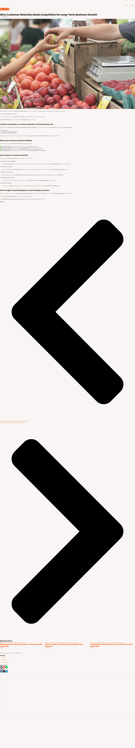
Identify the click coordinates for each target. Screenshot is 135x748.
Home (126, 5)
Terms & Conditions (5, 662)
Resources (132, 5)
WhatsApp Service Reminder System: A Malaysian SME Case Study (21, 645)
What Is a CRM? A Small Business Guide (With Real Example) (64, 645)
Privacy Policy (3, 659)
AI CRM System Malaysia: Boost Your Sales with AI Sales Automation (111, 645)
